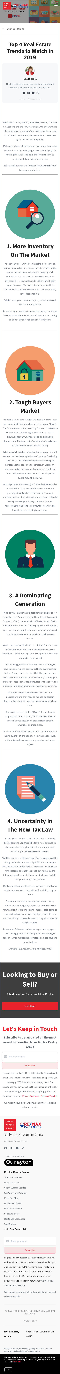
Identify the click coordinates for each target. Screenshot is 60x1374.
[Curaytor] (18, 1165)
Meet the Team (11, 1182)
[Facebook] (5, 1148)
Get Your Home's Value (15, 1192)
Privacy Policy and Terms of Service (39, 1096)
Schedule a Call (11, 1213)
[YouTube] (17, 1148)
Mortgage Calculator (14, 1218)
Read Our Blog (11, 1198)
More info (17, 1362)
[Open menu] (56, 5)
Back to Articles (15, 28)
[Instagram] (23, 1148)
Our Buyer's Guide (13, 1203)
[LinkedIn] (11, 1148)
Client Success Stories (15, 1187)
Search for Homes (13, 1177)
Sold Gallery (10, 1224)
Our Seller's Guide (13, 1208)
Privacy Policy (30, 1320)
